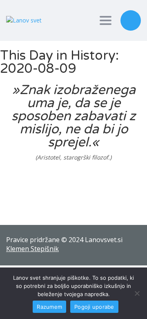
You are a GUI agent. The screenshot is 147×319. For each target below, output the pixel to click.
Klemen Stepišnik (32, 248)
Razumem (49, 306)
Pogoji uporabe (94, 306)
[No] (137, 293)
